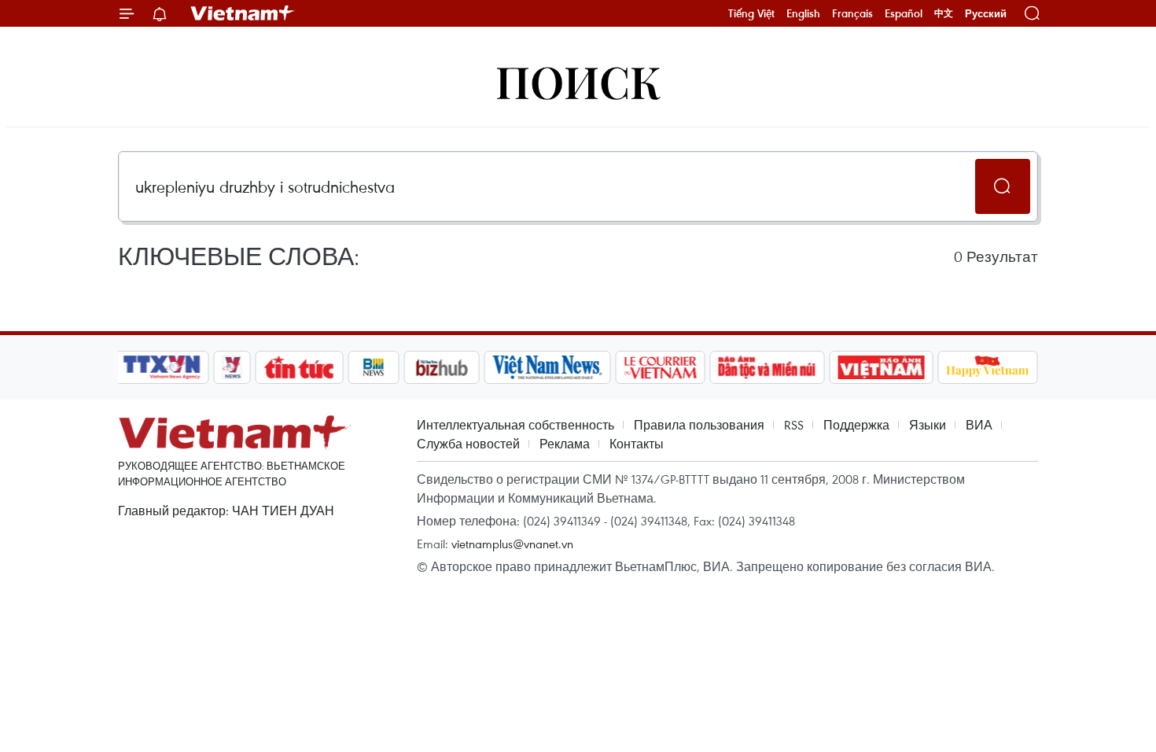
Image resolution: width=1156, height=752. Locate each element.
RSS (794, 425)
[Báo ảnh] (881, 367)
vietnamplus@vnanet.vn (512, 543)
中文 (943, 13)
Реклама (564, 444)
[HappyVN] (987, 367)
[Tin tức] (300, 367)
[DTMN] (766, 367)
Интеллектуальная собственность (515, 425)
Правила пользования (699, 425)
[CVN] (660, 367)
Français (852, 13)
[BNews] (373, 367)
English (803, 13)
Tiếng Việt (751, 13)
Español (903, 13)
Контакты (636, 444)
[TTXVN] (162, 367)
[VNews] (232, 367)
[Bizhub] (441, 367)
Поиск (578, 80)
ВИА (979, 425)
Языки (927, 425)
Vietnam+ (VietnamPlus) (243, 13)
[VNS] (547, 367)
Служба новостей (468, 444)
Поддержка (856, 425)
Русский (986, 14)
